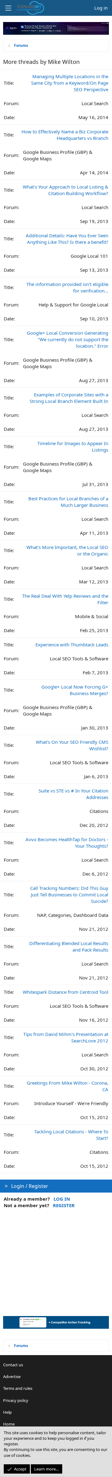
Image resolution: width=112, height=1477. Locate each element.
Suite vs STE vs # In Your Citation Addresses (73, 794)
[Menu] (8, 8)
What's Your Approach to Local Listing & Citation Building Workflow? (65, 190)
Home (9, 1424)
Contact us (13, 1365)
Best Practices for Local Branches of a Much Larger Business (68, 501)
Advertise (12, 1376)
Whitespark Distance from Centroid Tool (65, 992)
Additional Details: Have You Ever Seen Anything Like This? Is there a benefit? (67, 238)
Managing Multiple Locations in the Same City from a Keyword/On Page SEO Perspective (69, 82)
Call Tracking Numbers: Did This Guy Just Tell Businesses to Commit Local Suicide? (69, 894)
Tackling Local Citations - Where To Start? (71, 1134)
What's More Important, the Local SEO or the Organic (67, 550)
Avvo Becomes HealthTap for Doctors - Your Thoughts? (67, 842)
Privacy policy (15, 1400)
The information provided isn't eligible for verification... (67, 287)
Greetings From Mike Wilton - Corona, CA (67, 1086)
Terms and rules (17, 1388)
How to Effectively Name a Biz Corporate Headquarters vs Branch (64, 134)
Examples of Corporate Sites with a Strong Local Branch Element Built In (69, 397)
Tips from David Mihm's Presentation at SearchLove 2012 (65, 1037)
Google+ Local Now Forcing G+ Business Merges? (74, 690)
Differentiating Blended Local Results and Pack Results (68, 946)
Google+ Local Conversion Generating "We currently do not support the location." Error (67, 339)
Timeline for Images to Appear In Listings (72, 446)
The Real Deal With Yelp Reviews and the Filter (65, 599)
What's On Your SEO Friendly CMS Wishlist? (72, 745)
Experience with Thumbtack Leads (71, 644)
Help (7, 1412)
